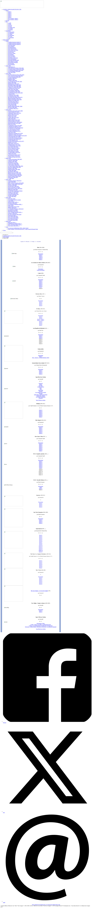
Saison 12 (40, 548)
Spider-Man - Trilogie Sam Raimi (40, 394)
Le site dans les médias (50, 904)
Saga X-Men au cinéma (40, 400)
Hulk (41, 387)
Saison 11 (40, 547)
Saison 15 (40, 551)
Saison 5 (40, 259)
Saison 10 (40, 545)
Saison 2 (40, 256)
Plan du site (58, 904)
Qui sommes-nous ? (42, 904)
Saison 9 (40, 544)
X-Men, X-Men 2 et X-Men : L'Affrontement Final (41, 624)
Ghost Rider (40, 390)
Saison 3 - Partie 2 (40, 320)
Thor (41, 389)
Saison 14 (41, 550)
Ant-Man (40, 393)
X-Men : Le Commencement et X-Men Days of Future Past (40, 625)
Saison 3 (41, 257)
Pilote (41, 487)
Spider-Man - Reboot (40, 395)
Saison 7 (40, 287)
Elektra (40, 384)
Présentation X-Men (41, 623)
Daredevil (41, 383)
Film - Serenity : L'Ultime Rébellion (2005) (40, 357)
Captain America (40, 386)
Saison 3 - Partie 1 (40, 319)
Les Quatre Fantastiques (40, 396)
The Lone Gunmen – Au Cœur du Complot (39, 590)
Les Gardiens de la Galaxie (40, 392)
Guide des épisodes (40, 270)
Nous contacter (35, 904)
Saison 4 (40, 258)
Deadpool (41, 398)
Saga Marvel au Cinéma (41, 629)
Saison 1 (40, 255)
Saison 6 (40, 286)
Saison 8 (40, 543)
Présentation (40, 269)
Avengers (41, 391)
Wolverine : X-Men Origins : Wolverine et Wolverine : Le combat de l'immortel (40, 626)
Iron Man (40, 385)
